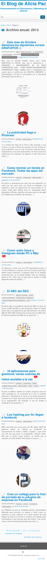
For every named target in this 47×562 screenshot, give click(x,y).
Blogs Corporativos (26, 52)
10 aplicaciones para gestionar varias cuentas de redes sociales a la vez (21, 375)
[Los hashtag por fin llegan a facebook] (23, 453)
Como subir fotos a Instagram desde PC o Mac (20, 251)
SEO (28, 300)
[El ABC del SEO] (23, 329)
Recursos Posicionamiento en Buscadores (14, 300)
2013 (8, 25)
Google (31, 295)
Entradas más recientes (34, 537)
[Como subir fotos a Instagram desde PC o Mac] (23, 236)
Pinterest (18, 139)
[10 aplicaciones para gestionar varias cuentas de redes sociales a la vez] (23, 357)
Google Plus (23, 546)
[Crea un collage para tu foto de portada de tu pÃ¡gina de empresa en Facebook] (23, 480)
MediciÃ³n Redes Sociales (10, 386)
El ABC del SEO (18, 291)
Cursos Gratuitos (7, 54)
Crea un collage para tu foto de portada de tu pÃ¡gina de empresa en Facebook (24, 497)
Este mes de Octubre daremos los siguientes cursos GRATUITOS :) (23, 45)
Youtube (36, 386)
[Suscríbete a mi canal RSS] (2, 17)
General (25, 504)
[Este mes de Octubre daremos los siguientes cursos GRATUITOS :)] (23, 91)
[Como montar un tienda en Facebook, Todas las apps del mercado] (23, 209)
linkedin (35, 383)
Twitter (30, 386)
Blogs (17, 52)
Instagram (19, 262)
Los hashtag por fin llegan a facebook (23, 415)
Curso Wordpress (38, 52)
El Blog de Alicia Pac (23, 3)
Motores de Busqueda (8, 297)
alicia (36, 57)
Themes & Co (35, 555)
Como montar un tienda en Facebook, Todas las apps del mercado (23, 171)
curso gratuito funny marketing (30, 54)
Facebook (18, 177)
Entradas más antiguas (12, 533)
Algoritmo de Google (21, 295)
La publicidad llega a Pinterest (19, 133)
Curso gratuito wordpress (9, 57)
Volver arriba (41, 559)
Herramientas (27, 177)
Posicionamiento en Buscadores (25, 297)
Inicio (3, 25)
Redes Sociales (27, 139)
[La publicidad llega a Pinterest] (23, 118)
